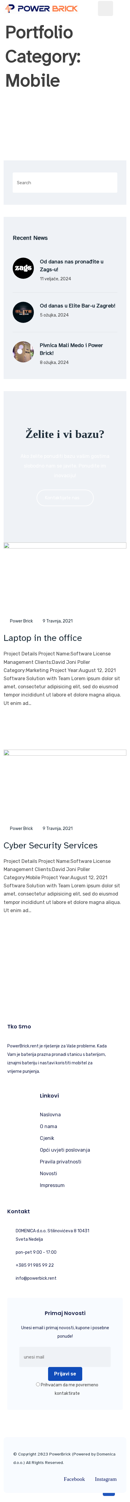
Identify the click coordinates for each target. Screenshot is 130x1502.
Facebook (74, 1479)
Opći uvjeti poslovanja (65, 1150)
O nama (48, 1126)
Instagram (106, 1479)
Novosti (48, 1173)
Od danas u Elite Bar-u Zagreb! (77, 305)
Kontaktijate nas (62, 497)
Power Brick (21, 621)
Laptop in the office (43, 638)
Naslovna (50, 1115)
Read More (29, 723)
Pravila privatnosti (60, 1162)
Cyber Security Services (51, 845)
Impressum (52, 1185)
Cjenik (47, 1138)
